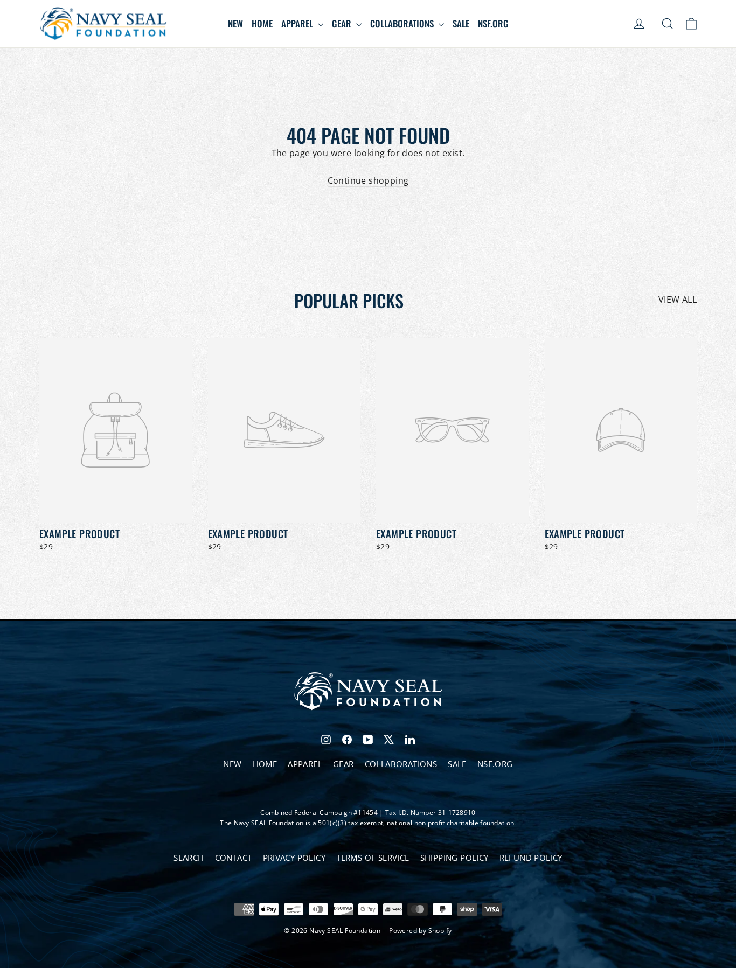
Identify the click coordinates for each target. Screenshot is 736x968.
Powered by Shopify (420, 930)
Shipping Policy (454, 857)
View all (677, 299)
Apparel (298, 23)
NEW (235, 23)
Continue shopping (368, 180)
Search (188, 857)
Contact (233, 857)
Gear (342, 23)
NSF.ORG (493, 23)
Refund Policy (531, 857)
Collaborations (403, 23)
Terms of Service (372, 857)
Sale (461, 23)
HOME (262, 23)
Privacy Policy (294, 857)
